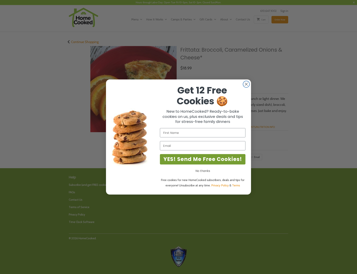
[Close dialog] (246, 84)
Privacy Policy (220, 185)
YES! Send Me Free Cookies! (202, 159)
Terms (236, 185)
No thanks (202, 171)
